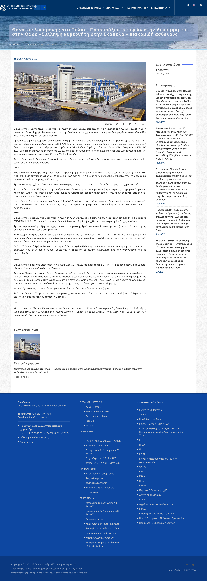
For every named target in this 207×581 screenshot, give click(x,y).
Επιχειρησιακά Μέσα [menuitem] (97, 416)
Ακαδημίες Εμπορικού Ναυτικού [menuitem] (103, 523)
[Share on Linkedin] (130, 124)
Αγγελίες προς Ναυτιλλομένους (156, 504)
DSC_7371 (163, 70)
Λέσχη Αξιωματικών (150, 494)
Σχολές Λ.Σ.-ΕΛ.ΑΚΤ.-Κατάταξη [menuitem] (103, 463)
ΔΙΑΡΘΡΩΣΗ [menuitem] (86, 431)
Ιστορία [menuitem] (90, 420)
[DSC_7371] (27, 347)
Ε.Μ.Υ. (142, 508)
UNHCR (143, 466)
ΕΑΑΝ (142, 476)
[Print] (143, 124)
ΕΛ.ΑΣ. (142, 454)
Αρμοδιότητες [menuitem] (93, 406)
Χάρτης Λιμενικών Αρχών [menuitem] (100, 537)
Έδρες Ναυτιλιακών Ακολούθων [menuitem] (103, 528)
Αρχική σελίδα (15, 44)
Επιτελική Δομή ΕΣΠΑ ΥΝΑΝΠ (155, 423)
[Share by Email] (136, 124)
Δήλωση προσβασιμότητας (34, 437)
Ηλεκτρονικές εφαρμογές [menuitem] (100, 473)
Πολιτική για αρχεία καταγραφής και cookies (44, 432)
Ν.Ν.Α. (142, 499)
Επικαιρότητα (31, 44)
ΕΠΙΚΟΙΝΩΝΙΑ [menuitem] (87, 498)
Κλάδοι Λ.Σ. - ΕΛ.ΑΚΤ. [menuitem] (97, 445)
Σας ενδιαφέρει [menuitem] (94, 478)
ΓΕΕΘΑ (142, 485)
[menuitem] (161, 7)
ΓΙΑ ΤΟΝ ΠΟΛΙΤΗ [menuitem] (89, 468)
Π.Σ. (141, 449)
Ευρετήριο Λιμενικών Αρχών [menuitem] (101, 533)
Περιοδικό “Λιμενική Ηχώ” (153, 490)
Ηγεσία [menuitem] (89, 436)
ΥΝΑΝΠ (143, 414)
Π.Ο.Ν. (142, 444)
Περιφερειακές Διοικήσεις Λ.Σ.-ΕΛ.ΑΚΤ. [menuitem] (103, 452)
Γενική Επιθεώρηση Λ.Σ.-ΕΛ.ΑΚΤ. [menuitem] (103, 440)
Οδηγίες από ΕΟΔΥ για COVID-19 (157, 513)
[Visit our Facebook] (187, 564)
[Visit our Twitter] (193, 564)
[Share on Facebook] (123, 124)
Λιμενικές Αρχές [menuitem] (95, 519)
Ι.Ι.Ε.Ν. (142, 440)
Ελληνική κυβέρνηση (150, 409)
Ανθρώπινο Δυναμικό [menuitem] (97, 411)
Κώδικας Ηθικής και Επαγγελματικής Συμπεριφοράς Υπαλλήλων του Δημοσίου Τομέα (161, 432)
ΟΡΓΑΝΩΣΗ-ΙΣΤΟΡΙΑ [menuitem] (91, 402)
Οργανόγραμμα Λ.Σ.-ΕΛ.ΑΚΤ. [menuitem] (101, 458)
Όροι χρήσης (27, 442)
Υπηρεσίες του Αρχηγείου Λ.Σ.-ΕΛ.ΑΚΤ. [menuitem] (102, 505)
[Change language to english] (194, 5)
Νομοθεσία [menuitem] (92, 492)
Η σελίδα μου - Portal (150, 419)
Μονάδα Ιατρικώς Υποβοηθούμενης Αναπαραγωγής (158, 460)
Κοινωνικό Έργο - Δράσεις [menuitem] (100, 487)
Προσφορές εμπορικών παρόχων (157, 522)
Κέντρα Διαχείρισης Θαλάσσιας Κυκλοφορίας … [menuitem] (103, 544)
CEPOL (143, 471)
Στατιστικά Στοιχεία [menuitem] (96, 483)
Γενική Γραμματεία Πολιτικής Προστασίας (162, 518)
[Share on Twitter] (117, 124)
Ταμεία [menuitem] (89, 425)
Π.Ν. (141, 480)
